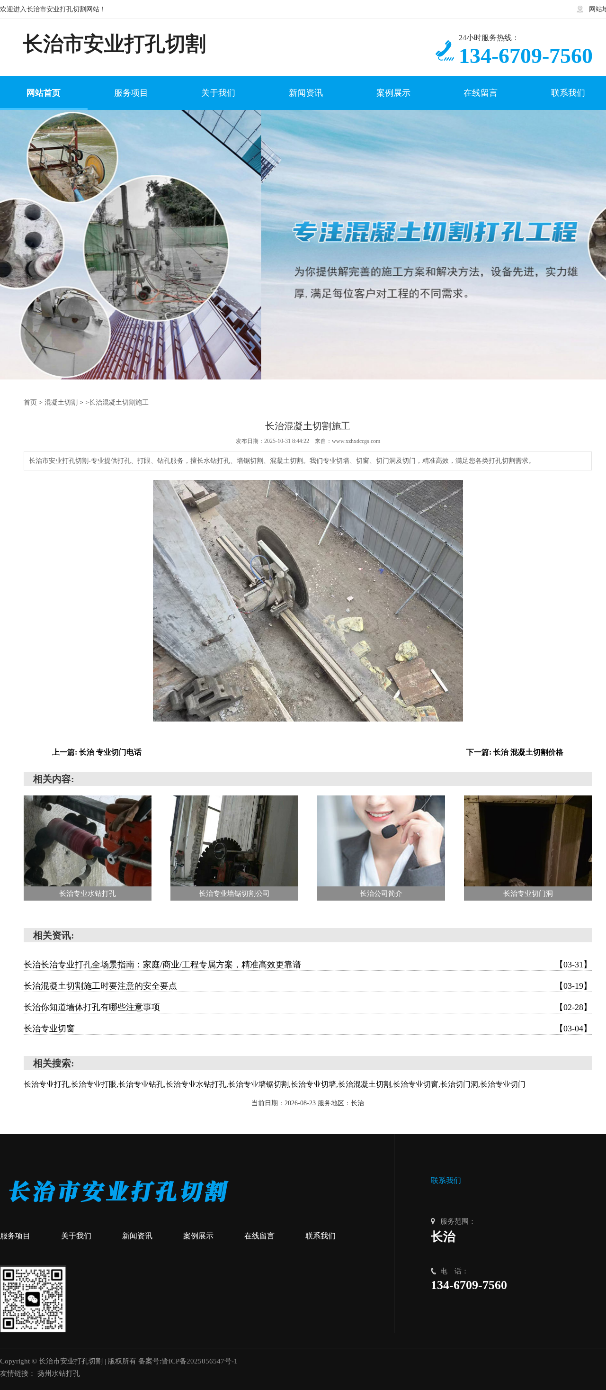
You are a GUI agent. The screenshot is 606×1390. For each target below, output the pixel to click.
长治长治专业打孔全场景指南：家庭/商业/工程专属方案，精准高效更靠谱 (308, 964)
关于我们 (76, 1236)
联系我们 (320, 1236)
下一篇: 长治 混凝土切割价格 (514, 752)
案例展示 (198, 1236)
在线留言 (259, 1236)
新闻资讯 (137, 1236)
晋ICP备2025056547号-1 (199, 1361)
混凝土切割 (61, 402)
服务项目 (15, 1236)
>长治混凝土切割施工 (117, 402)
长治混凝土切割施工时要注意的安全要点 (308, 986)
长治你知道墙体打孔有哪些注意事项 (308, 1007)
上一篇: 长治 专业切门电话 (97, 752)
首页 (30, 402)
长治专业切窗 (308, 1028)
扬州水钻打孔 (58, 1373)
